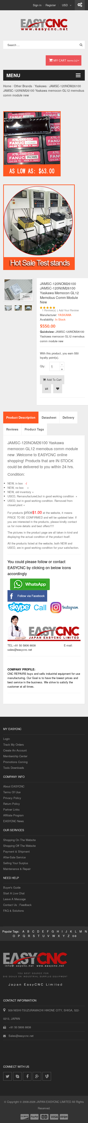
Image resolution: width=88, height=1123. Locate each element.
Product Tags (34, 429)
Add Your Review (69, 310)
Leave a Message (14, 899)
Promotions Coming (15, 762)
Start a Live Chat (14, 893)
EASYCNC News (13, 821)
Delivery (68, 417)
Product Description (20, 417)
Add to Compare (46, 388)
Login (6, 739)
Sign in (37, 5)
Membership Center (15, 756)
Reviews (12, 429)
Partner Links (11, 809)
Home (7, 86)
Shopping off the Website (19, 846)
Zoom (26, 296)
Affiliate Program (13, 815)
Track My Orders (13, 744)
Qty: (42, 366)
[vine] (47, 1076)
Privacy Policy (12, 798)
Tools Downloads (13, 768)
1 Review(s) (49, 310)
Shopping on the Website (19, 840)
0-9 (74, 936)
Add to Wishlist (57, 388)
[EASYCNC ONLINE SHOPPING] (44, 23)
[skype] (17, 1076)
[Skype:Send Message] (27, 604)
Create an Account (15, 750)
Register (50, 5)
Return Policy (11, 804)
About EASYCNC (13, 786)
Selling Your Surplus (15, 863)
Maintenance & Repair (17, 869)
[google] (37, 1076)
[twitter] (7, 1076)
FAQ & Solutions (13, 911)
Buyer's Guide (12, 887)
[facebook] (27, 1076)
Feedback (25, 905)
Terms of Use (12, 792)
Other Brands (23, 86)
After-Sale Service (14, 857)
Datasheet (49, 417)
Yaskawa (41, 86)
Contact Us (10, 905)
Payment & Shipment (16, 851)
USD (65, 5)
